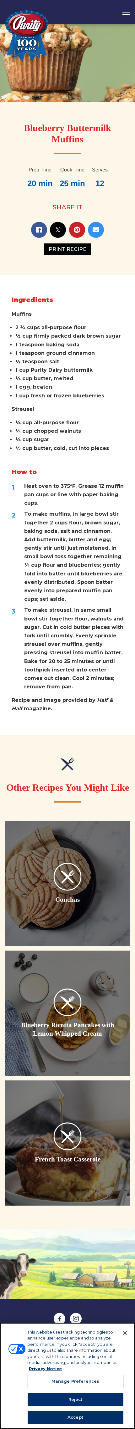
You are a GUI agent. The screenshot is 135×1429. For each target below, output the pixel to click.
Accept (75, 1417)
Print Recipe (67, 249)
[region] (67, 1376)
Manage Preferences (75, 1381)
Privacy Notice (45, 1368)
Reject (75, 1399)
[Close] (125, 1333)
